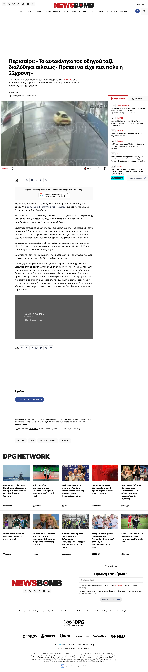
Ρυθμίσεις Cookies (83, 611)
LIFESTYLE (93, 11)
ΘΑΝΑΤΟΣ (65, 440)
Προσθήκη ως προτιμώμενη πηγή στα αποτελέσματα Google (56, 195)
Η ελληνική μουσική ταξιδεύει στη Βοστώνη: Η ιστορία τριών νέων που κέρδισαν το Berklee (127, 146)
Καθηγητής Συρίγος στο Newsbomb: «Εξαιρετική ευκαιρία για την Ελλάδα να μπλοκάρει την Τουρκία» (14, 490)
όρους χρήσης (119, 585)
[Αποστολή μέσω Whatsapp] (36, 180)
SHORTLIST (124, 11)
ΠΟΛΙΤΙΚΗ (47, 11)
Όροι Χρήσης (33, 611)
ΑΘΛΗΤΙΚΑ (82, 11)
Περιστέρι (67, 79)
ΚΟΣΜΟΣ (74, 11)
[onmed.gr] (118, 636)
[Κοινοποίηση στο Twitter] (27, 180)
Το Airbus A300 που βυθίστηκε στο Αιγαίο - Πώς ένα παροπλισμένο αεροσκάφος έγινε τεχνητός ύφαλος (127, 171)
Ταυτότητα (22, 611)
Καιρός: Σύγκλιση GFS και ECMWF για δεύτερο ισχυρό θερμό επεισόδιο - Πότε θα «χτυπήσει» (127, 123)
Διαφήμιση (125, 611)
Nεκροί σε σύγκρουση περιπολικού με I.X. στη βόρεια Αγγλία (126, 135)
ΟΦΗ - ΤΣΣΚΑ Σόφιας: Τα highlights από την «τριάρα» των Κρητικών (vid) (132, 537)
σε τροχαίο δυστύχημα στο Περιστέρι (46, 207)
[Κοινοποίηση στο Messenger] (31, 180)
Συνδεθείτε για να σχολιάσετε (29, 399)
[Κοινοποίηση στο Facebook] (22, 180)
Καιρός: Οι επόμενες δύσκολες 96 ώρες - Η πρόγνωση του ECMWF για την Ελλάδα (102, 489)
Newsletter (33, 429)
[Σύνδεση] (137, 11)
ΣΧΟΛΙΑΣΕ (90, 168)
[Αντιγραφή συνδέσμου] (99, 168)
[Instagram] (18, 4)
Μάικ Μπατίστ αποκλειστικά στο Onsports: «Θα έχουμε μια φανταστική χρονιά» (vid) (44, 490)
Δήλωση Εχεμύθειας (48, 611)
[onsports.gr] (48, 636)
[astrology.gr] (83, 636)
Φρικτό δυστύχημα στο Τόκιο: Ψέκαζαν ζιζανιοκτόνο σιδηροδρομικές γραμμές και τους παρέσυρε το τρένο (73, 540)
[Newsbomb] (37, 583)
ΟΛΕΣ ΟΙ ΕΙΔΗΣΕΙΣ (26, 11)
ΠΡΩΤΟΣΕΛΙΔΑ (112, 11)
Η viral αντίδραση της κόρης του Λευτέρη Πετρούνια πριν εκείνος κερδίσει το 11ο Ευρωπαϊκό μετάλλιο (73, 490)
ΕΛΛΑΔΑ (39, 11)
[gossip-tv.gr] (30, 636)
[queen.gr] (65, 636)
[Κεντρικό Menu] (144, 11)
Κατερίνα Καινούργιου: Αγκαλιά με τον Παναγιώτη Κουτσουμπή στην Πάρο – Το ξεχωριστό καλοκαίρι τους (103, 540)
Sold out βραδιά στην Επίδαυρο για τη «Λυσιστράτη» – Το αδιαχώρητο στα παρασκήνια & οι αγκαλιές (131, 492)
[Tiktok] (23, 4)
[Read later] (105, 168)
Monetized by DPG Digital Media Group (81, 645)
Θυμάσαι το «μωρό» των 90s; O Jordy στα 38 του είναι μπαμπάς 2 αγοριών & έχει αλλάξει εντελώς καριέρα (44, 539)
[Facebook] (4, 4)
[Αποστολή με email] (51, 180)
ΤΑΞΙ (32, 440)
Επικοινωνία (114, 611)
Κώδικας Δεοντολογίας (66, 611)
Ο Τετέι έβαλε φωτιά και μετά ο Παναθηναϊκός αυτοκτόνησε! (14, 536)
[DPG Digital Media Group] (74, 623)
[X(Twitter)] (9, 4)
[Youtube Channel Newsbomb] (28, 4)
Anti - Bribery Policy (100, 611)
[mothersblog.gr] (100, 636)
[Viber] (13, 4)
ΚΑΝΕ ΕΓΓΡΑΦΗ (108, 599)
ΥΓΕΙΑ (66, 11)
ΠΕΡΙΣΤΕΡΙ (20, 440)
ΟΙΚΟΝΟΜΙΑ (57, 11)
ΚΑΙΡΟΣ (101, 11)
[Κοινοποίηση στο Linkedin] (41, 180)
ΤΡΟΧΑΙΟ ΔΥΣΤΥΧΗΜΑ (47, 440)
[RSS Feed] (32, 4)
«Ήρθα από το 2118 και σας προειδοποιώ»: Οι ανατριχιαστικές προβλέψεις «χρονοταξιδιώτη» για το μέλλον (128, 110)
